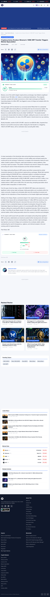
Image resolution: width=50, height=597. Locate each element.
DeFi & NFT (5, 364)
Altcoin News (3, 542)
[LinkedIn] (8, 506)
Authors (27, 504)
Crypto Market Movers (9, 33)
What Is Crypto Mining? (6, 535)
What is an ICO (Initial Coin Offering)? (33, 537)
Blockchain (3, 546)
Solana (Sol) (3, 574)
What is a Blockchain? (30, 544)
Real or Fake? (29, 513)
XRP (16, 97)
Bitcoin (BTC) (4, 557)
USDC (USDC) (6, 361)
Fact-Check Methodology (31, 515)
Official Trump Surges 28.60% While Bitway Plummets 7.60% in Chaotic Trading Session (36, 345)
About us (28, 500)
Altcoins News (40, 361)
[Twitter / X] (2, 506)
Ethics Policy (28, 524)
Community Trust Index (31, 520)
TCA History (28, 528)
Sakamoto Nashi (12, 268)
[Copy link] (15, 49)
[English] (37, 5)
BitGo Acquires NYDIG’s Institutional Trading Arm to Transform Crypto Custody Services (27, 414)
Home (2, 33)
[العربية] (41, 5)
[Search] (33, 5)
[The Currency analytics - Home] (2, 5)
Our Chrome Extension (30, 526)
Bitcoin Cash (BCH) (5, 564)
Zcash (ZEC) (24, 361)
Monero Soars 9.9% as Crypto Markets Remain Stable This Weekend (23, 431)
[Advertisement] (25, 18)
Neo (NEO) (3, 577)
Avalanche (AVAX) (5, 572)
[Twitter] (6, 49)
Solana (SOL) (4, 583)
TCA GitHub (28, 511)
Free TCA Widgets (30, 518)
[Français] (39, 5)
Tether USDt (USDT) (16, 361)
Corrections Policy (30, 522)
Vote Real (14, 252)
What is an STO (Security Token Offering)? (35, 542)
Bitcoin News (32, 361)
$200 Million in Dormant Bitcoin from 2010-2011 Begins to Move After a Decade (25, 420)
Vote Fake (37, 252)
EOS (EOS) (3, 568)
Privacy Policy (29, 509)
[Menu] (47, 5)
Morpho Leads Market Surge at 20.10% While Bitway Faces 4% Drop (23, 484)
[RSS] (11, 506)
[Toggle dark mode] (44, 5)
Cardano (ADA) (4, 588)
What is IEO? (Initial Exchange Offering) (34, 539)
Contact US (28, 502)
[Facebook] (9, 49)
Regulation (3, 548)
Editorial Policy (29, 507)
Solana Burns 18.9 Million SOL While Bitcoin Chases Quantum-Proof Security (25, 437)
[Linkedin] (12, 49)
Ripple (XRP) (3, 566)
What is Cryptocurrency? (31, 535)
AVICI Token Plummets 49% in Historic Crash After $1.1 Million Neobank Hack (25, 473)
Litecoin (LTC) (4, 561)
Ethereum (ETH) (4, 559)
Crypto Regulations (30, 546)
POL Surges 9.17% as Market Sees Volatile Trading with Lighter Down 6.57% (25, 478)
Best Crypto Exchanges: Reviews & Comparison (11, 537)
